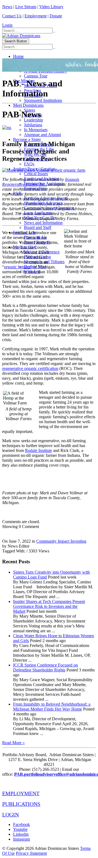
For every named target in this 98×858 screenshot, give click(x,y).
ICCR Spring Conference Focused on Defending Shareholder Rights (45, 667)
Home (18, 56)
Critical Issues (36, 173)
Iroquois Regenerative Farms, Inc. (40, 182)
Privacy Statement (31, 853)
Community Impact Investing (61, 541)
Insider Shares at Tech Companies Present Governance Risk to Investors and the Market (49, 606)
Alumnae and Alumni (42, 134)
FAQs (29, 164)
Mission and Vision (40, 85)
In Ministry (33, 95)
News (7, 6)
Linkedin (21, 834)
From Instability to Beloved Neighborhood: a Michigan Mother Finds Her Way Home (51, 706)
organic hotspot (17, 267)
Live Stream (25, 6)
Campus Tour (35, 76)
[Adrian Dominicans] (21, 35)
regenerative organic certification (30, 368)
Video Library (51, 6)
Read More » (13, 742)
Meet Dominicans (28, 105)
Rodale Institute (38, 450)
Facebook (21, 824)
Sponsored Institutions (43, 100)
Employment (35, 16)
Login (7, 25)
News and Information (43, 222)
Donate (56, 16)
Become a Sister (27, 139)
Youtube (20, 829)
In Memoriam (35, 129)
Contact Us (12, 16)
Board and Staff (37, 227)
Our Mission (24, 80)
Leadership (33, 120)
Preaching (32, 90)
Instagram (21, 839)
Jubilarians (33, 124)
